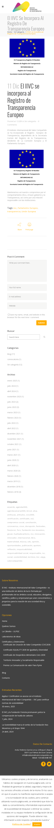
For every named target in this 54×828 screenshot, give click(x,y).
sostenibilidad (20, 557)
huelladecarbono (22, 534)
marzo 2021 (12, 455)
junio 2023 (11, 407)
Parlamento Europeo (28, 208)
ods (29, 541)
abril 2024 (11, 391)
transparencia (14, 211)
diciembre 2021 (13, 433)
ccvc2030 (30, 515)
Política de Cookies (21, 824)
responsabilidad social (17, 553)
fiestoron (11, 530)
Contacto (6, 678)
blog (9, 354)
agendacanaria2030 (16, 511)
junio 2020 (11, 460)
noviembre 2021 (14, 439)
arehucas (11, 515)
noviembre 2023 (14, 396)
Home (9, 32)
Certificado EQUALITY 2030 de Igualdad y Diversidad (25, 650)
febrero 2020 (12, 476)
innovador (12, 538)
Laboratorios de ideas (11, 636)
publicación (27, 545)
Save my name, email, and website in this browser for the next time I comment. (26, 316)
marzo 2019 (12, 481)
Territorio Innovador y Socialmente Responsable (23, 660)
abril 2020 (11, 465)
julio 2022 (11, 423)
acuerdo (11, 507)
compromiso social (15, 522)
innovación (40, 534)
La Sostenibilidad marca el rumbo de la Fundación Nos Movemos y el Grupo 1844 (25, 726)
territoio (31, 557)
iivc (15, 208)
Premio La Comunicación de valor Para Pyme (22, 665)
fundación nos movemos (33, 530)
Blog (4, 672)
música (23, 541)
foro (19, 530)
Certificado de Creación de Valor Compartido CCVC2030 (26, 644)
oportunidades (14, 545)
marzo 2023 (12, 412)
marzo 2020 (12, 470)
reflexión (11, 549)
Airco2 (29, 511)
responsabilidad (24, 549)
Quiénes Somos (8, 626)
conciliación (30, 522)
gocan (10, 534)
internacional (24, 538)
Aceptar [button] (37, 824)
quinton (37, 545)
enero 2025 (12, 380)
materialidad (13, 541)
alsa (35, 511)
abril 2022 (11, 428)
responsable (35, 553)
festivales (40, 526)
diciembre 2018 (13, 486)
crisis (21, 526)
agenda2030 (21, 507)
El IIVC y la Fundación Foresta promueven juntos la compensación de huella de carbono (23, 714)
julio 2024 (11, 386)
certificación (13, 518)
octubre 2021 (13, 444)
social (10, 557)
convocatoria (12, 359)
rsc (43, 553)
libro (33, 538)
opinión (35, 541)
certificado (24, 518)
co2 (32, 518)
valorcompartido (14, 561)
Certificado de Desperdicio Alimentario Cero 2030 (24, 655)
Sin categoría (19, 32)
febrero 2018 (12, 492)
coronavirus (12, 526)
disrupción (30, 526)
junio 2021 (11, 449)
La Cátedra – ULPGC (10, 631)
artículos (21, 515)
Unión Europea (29, 211)
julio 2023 (11, 402)
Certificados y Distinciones (13, 641)
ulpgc (42, 557)
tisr (37, 557)
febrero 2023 (12, 417)
